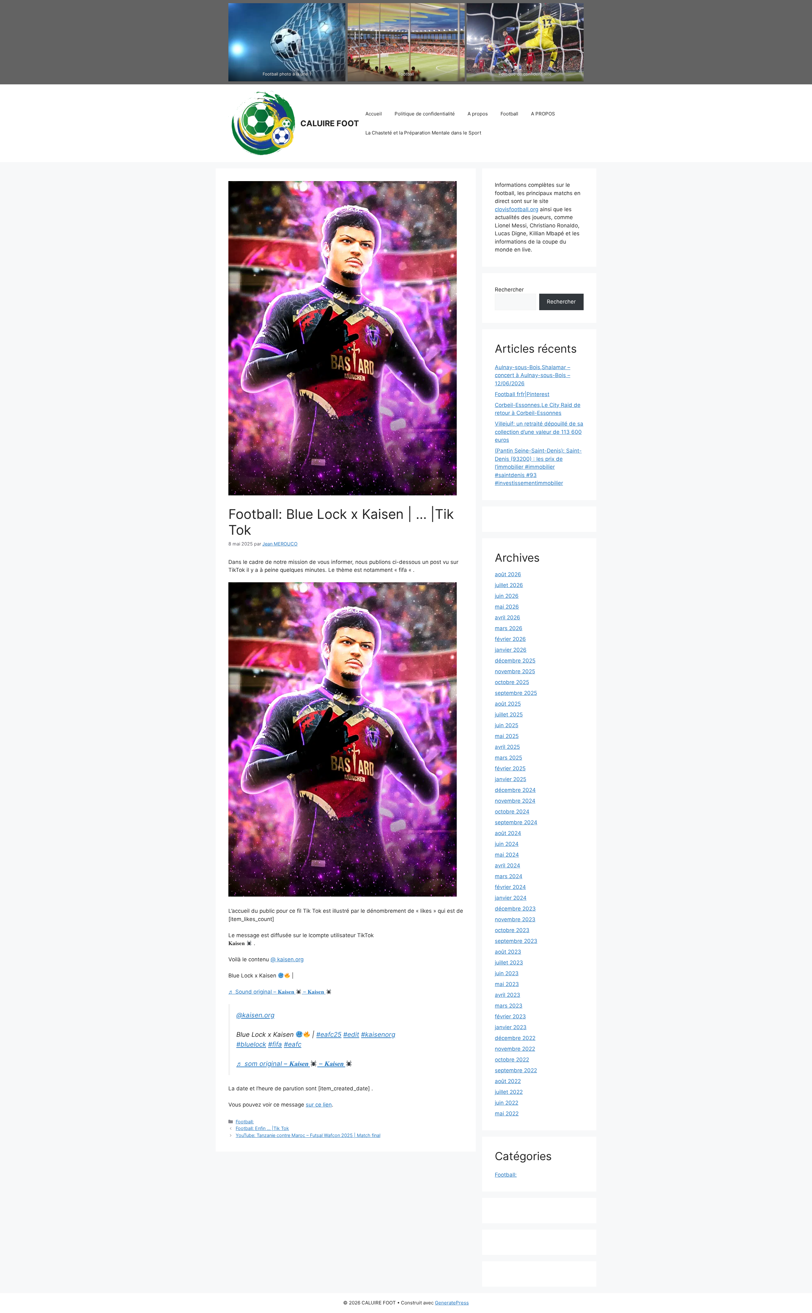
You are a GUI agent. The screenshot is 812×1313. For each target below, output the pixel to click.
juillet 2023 (509, 962)
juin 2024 (507, 844)
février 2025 (510, 768)
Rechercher (509, 289)
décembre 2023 (515, 908)
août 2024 (508, 833)
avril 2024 (507, 865)
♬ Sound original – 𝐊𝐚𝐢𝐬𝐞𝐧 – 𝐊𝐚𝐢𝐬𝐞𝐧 (276, 992)
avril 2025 (507, 747)
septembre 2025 (516, 693)
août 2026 (508, 574)
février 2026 (510, 639)
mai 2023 (507, 984)
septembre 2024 (516, 822)
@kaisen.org (255, 1015)
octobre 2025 (512, 682)
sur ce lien (319, 1104)
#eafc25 (328, 1034)
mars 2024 (508, 876)
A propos (478, 114)
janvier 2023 (511, 1027)
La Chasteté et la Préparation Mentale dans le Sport (423, 133)
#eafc (292, 1044)
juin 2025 (506, 725)
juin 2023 (507, 973)
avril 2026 (507, 617)
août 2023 (508, 952)
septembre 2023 (516, 941)
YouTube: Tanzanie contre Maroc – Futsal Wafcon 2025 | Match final (308, 1135)
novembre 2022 (515, 1049)
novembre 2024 (515, 801)
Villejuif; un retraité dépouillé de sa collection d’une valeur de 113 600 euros (539, 432)
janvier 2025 (510, 779)
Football (509, 114)
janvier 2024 (511, 898)
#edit (351, 1034)
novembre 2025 (515, 671)
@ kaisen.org (287, 959)
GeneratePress (452, 1303)
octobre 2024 (512, 811)
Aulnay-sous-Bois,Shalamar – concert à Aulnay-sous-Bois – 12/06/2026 (532, 375)
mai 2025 (507, 736)
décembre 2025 (515, 660)
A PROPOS (543, 114)
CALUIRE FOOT (329, 123)
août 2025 (508, 704)
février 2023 (510, 1016)
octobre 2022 (512, 1059)
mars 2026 (508, 628)
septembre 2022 (516, 1070)
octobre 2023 (512, 930)
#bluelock (251, 1044)
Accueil (373, 114)
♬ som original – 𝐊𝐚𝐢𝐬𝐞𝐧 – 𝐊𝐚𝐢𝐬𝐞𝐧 (290, 1064)
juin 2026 (507, 596)
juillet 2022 (509, 1092)
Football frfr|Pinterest (522, 394)
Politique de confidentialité (425, 114)
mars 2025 (508, 757)
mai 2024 (507, 855)
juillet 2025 (509, 714)
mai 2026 (507, 607)
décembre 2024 (515, 790)
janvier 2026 (511, 650)
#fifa (275, 1044)
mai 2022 (507, 1113)
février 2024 (510, 887)
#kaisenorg (378, 1034)
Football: (245, 1121)
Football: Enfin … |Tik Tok (262, 1128)
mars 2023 (508, 1006)
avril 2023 (507, 995)
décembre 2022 (515, 1038)
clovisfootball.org (516, 209)
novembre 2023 (515, 919)
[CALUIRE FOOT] (261, 123)
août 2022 (508, 1081)
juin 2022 (506, 1103)
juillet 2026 (509, 585)
